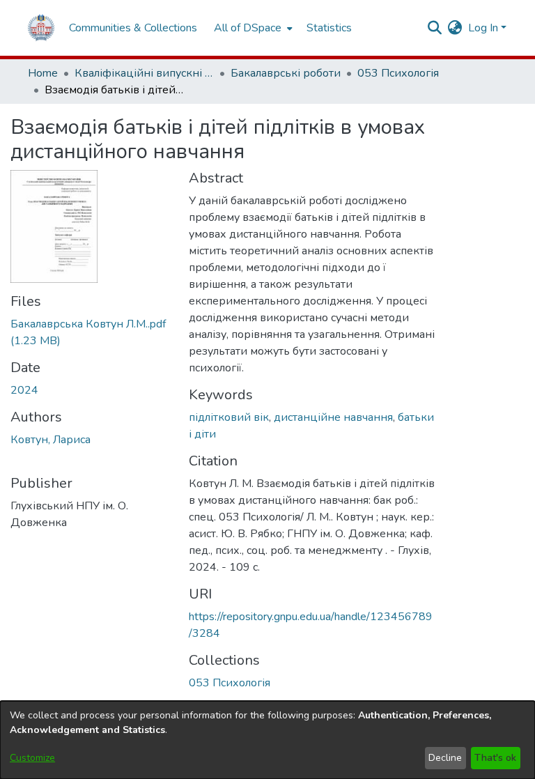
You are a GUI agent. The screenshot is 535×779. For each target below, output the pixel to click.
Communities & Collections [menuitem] (133, 28)
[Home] (41, 28)
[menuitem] (252, 28)
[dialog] (267, 740)
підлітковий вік (229, 417)
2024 (24, 390)
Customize (32, 757)
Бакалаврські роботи (286, 73)
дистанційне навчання (333, 417)
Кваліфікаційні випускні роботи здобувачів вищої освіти (144, 73)
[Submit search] (435, 28)
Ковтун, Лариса (50, 439)
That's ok (495, 757)
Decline (445, 757)
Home (43, 73)
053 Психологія (398, 73)
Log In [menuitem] (483, 28)
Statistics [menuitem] (329, 28)
